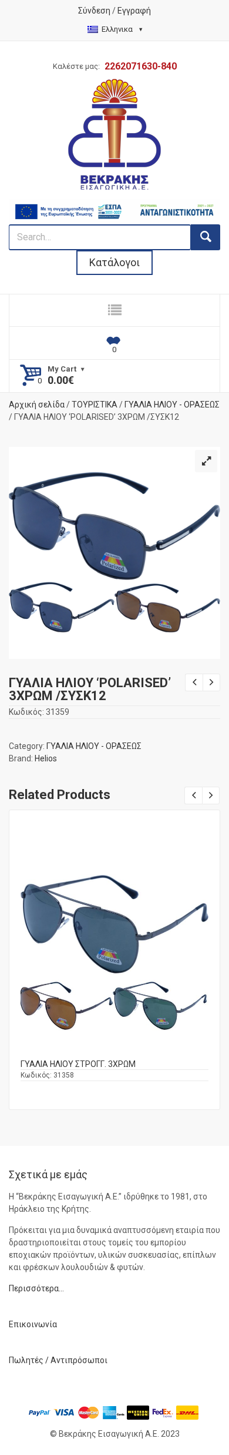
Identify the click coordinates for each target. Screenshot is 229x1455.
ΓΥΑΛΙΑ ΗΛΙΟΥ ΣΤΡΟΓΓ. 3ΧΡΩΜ (78, 1064)
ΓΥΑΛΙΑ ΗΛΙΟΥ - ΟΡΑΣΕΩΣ (172, 404)
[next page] (211, 682)
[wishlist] (114, 343)
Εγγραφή (134, 10)
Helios (46, 758)
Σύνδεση (94, 10)
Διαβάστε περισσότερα (115, 967)
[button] (206, 461)
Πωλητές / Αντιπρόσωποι (58, 1360)
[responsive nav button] (114, 310)
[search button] (205, 237)
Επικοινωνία (33, 1324)
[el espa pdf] (114, 205)
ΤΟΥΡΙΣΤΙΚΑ (94, 404)
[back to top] (209, 1414)
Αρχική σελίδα (37, 404)
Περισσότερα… (36, 1288)
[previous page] (194, 682)
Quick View (114, 942)
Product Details (114, 956)
